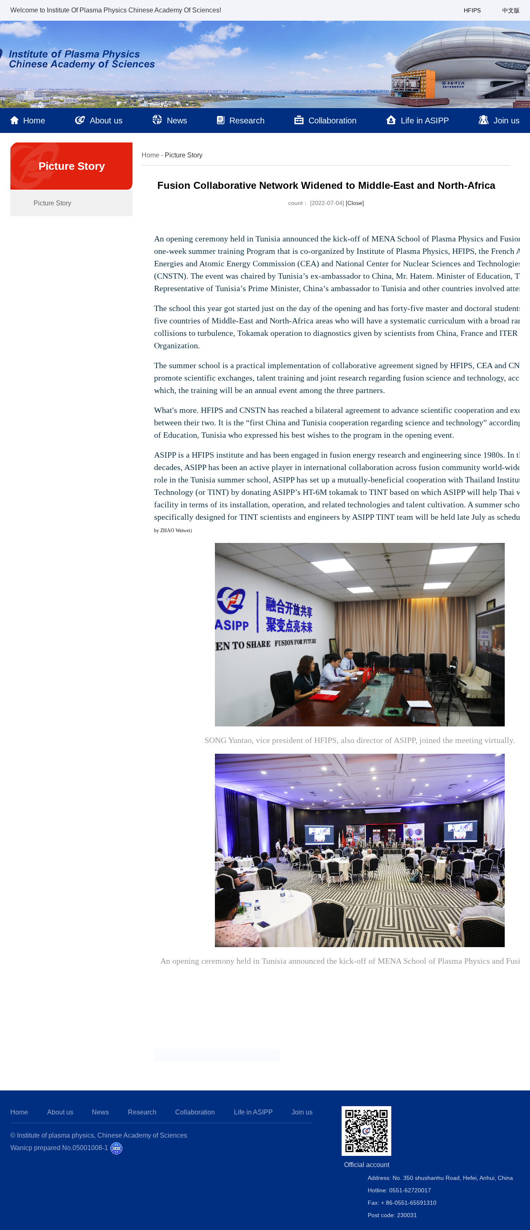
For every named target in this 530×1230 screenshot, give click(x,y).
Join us (302, 1112)
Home (150, 155)
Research (142, 1112)
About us (60, 1112)
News (100, 1112)
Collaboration (195, 1112)
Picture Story (52, 203)
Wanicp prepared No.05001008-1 (59, 1147)
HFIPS (472, 10)
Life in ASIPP (253, 1112)
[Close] (355, 203)
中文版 (511, 10)
